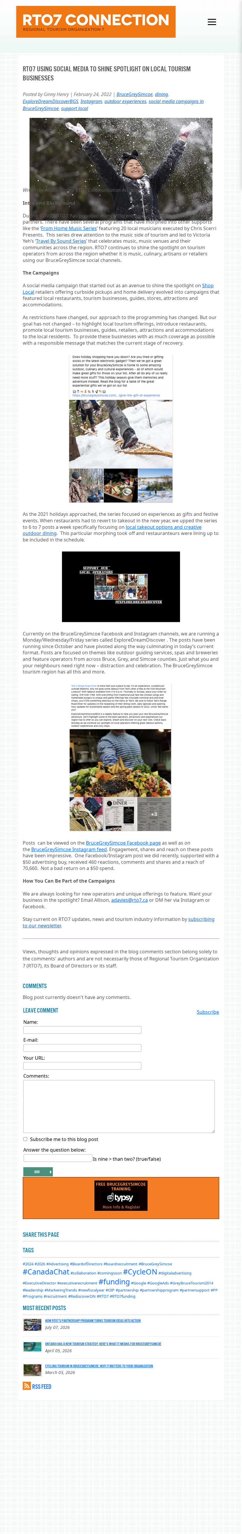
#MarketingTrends (61, 1290)
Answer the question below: (54, 1150)
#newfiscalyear (91, 1290)
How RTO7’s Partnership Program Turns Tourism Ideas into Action (93, 1320)
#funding (114, 1282)
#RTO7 (103, 1296)
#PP (214, 1290)
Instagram (91, 101)
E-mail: (30, 1040)
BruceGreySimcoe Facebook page (123, 843)
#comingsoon (109, 1273)
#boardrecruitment (121, 1264)
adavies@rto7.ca (129, 900)
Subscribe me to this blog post (64, 1139)
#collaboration (83, 1273)
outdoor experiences (125, 101)
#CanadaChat (46, 1272)
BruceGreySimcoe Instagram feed (69, 849)
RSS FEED (41, 1386)
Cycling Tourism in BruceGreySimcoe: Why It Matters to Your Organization (99, 1366)
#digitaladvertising (175, 1273)
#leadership (33, 1290)
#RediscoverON (82, 1296)
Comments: (36, 1076)
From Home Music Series (69, 228)
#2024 (28, 1264)
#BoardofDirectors (86, 1264)
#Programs (32, 1296)
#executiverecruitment (77, 1283)
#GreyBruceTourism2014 (191, 1283)
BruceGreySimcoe (135, 94)
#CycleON (140, 1272)
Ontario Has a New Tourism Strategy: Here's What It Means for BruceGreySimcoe (103, 1344)
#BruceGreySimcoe (155, 1264)
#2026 (40, 1264)
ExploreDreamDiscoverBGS (50, 101)
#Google (138, 1283)
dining (161, 94)
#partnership (127, 1290)
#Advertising (57, 1264)
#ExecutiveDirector (39, 1283)
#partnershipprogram (159, 1290)
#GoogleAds (158, 1283)
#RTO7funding (122, 1296)
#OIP (110, 1290)
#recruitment (55, 1296)
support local (74, 108)
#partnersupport (195, 1290)
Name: (30, 1022)
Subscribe (208, 1012)
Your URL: (34, 1058)
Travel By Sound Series (61, 241)
